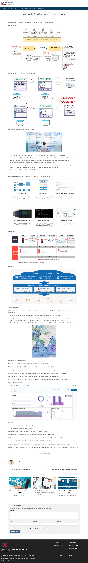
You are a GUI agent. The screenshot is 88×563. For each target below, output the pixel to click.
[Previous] (10, 485)
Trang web (59, 521)
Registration (41, 8)
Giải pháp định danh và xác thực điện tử (20, 469)
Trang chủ (3, 8)
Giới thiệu (10, 8)
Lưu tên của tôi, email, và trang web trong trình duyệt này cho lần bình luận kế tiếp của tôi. (32, 528)
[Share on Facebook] (39, 454)
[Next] (77, 485)
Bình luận (12, 510)
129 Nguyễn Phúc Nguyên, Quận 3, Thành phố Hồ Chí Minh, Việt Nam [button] (18, 559)
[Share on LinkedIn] (49, 454)
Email (35, 521)
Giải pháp (16, 8)
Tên (11, 521)
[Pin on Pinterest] (46, 454)
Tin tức (22, 8)
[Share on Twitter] (41, 454)
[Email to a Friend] (44, 454)
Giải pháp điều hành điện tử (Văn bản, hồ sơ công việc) (64, 469)
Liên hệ (27, 8)
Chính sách (57, 542)
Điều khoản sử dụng (59, 545)
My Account (33, 8)
